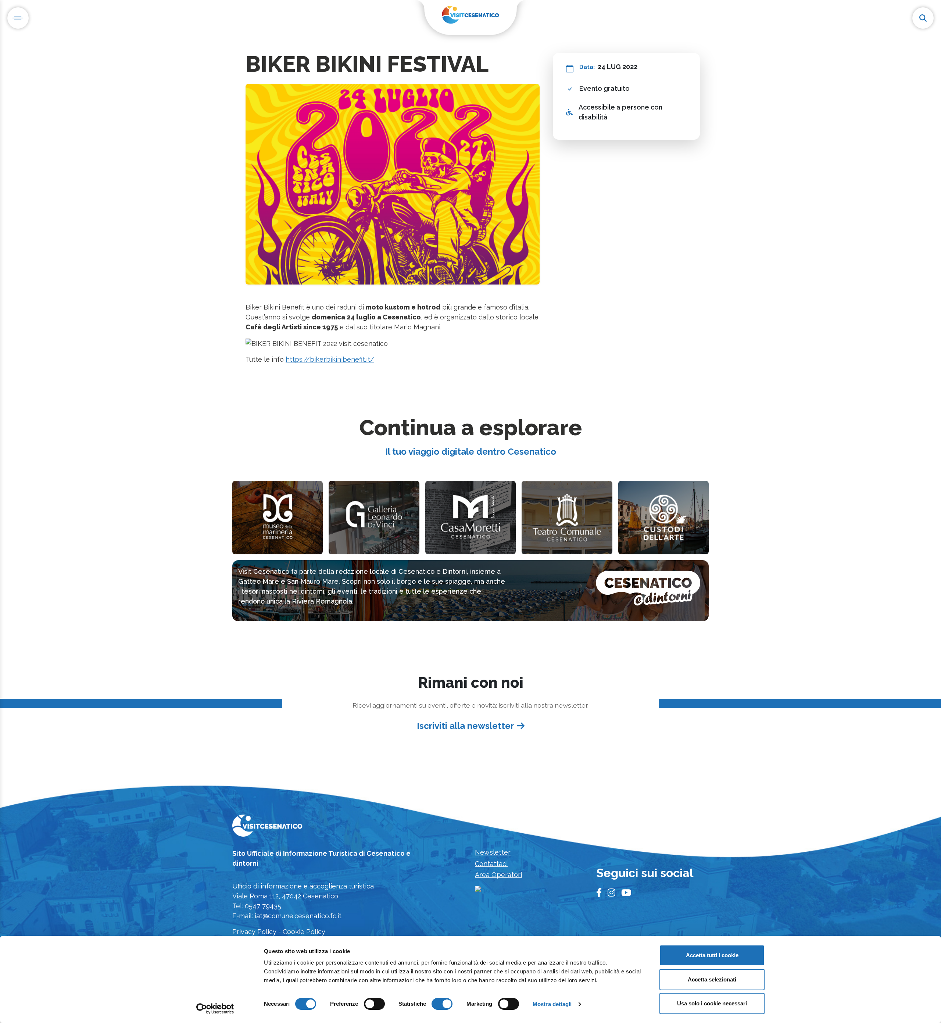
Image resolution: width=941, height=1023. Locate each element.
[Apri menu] (18, 18)
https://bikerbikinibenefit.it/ (330, 359)
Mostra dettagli (552, 1004)
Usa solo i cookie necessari (712, 1003)
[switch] (374, 1004)
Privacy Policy (254, 932)
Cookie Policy (304, 932)
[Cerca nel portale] (923, 18)
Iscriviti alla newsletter (465, 725)
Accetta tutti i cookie (712, 955)
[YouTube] (626, 892)
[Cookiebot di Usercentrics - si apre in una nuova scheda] (215, 1008)
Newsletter (493, 852)
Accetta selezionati (712, 979)
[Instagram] (611, 892)
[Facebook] (599, 892)
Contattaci (491, 864)
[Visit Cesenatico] (267, 828)
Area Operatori (498, 875)
